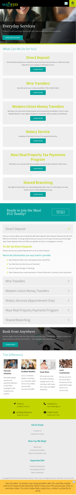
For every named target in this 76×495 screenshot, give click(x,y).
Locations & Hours (37, 434)
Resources (37, 447)
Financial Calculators (37, 450)
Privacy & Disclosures (37, 466)
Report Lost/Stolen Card (37, 453)
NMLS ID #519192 (37, 472)
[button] (38, 229)
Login (73, 5)
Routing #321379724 (37, 469)
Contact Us (37, 431)
